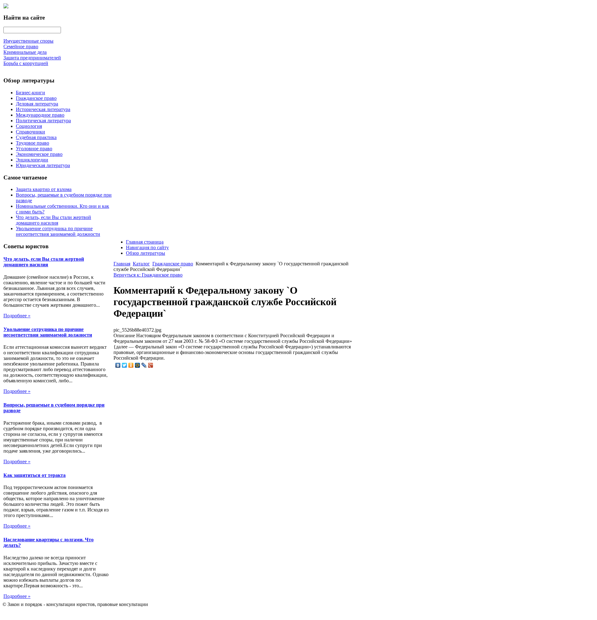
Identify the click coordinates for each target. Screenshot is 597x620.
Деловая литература (37, 103)
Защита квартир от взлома (44, 189)
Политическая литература (43, 120)
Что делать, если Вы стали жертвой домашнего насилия (53, 220)
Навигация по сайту (147, 247)
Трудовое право (32, 143)
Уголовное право (34, 148)
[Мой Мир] (137, 365)
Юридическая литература (43, 165)
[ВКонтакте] (118, 365)
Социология (29, 126)
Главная (121, 263)
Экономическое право (39, 154)
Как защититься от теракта (34, 475)
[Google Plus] (150, 365)
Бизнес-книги (30, 92)
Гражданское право (36, 98)
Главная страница (145, 242)
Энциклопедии (32, 159)
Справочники (30, 131)
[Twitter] (124, 365)
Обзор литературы (145, 253)
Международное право (40, 115)
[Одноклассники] (131, 365)
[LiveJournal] (144, 365)
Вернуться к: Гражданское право (148, 274)
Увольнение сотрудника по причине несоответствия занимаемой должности (58, 231)
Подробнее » (16, 315)
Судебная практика (36, 137)
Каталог (141, 263)
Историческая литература (43, 109)
